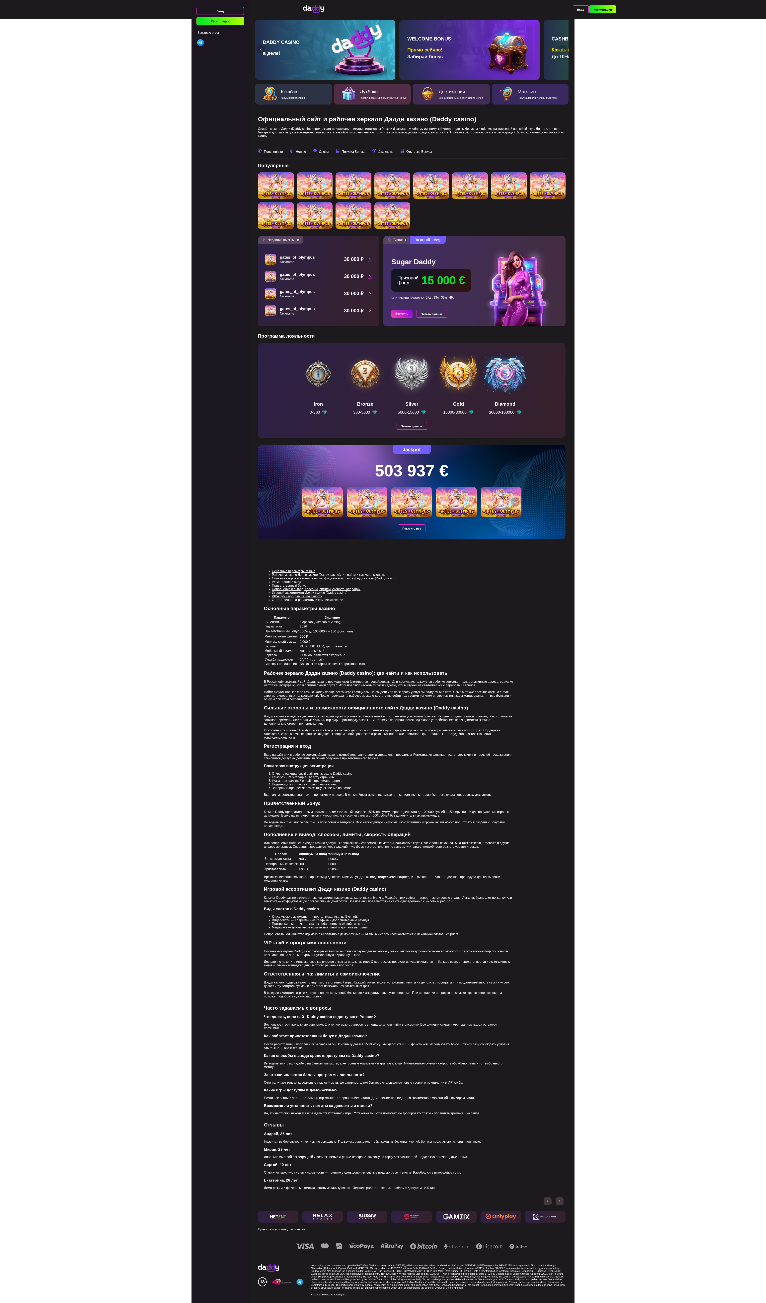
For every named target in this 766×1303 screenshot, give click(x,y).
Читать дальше (432, 314)
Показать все (411, 528)
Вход (220, 11)
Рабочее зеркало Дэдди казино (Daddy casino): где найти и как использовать (328, 574)
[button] (261, 49)
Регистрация (220, 21)
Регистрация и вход (286, 582)
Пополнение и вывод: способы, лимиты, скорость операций (316, 589)
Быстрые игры (208, 32)
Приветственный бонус (289, 585)
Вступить (402, 313)
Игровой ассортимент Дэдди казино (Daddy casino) (309, 592)
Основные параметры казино (293, 571)
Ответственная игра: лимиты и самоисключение (307, 600)
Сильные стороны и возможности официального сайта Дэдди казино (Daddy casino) (334, 578)
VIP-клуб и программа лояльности (297, 596)
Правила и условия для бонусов (282, 1229)
